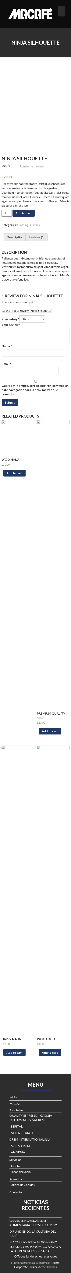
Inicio (13, 1097)
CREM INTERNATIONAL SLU (29, 1139)
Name (7, 346)
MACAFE (15, 1103)
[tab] (15, 237)
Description (15, 237)
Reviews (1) (36, 237)
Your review (11, 324)
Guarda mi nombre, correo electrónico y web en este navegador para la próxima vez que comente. (35, 390)
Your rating (10, 319)
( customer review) (31, 166)
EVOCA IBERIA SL (21, 1133)
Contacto (15, 1192)
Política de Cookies (22, 1185)
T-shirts (35, 225)
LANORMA (17, 1152)
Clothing (22, 225)
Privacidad (16, 1179)
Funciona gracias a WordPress (30, 1262)
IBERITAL (16, 1126)
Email (6, 364)
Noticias (15, 1166)
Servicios (15, 1159)
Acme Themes (47, 1267)
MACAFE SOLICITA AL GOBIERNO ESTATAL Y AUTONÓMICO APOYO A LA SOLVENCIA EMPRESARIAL (35, 1246)
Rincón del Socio (20, 1171)
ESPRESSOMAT (20, 1146)
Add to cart (24, 213)
